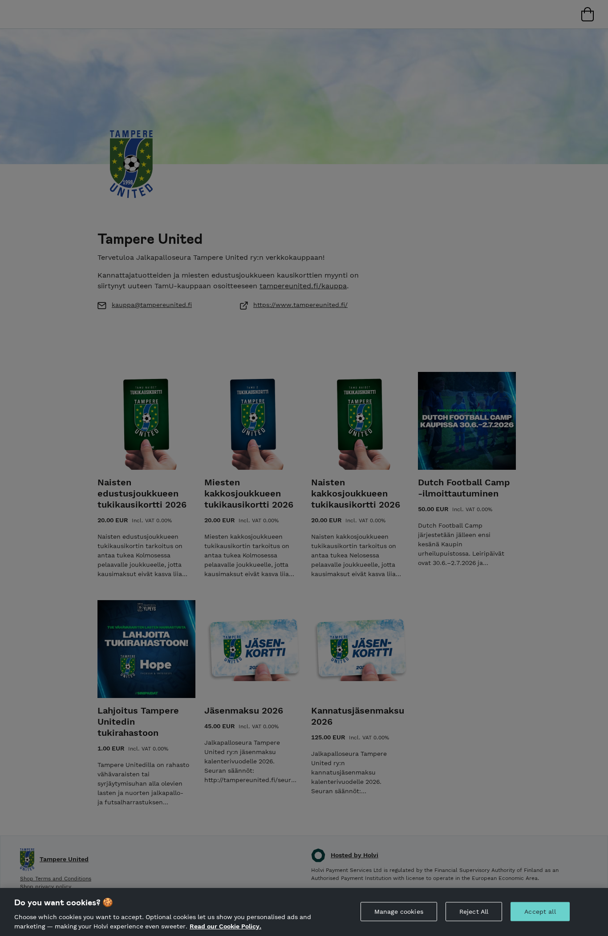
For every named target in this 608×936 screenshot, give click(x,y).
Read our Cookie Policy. (225, 926)
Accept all (539, 911)
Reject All (473, 911)
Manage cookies (398, 911)
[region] (304, 912)
